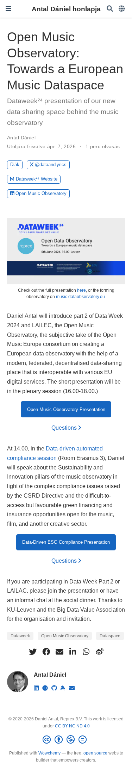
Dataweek (20, 635)
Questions (64, 427)
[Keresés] (110, 9)
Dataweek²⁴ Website (36, 179)
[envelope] (59, 651)
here (81, 290)
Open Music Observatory (41, 193)
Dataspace (110, 635)
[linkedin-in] (73, 651)
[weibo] (99, 651)
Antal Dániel (21, 137)
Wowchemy (49, 753)
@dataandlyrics (51, 164)
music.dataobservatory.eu (80, 296)
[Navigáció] (8, 8)
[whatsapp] (86, 651)
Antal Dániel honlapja (66, 9)
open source (95, 753)
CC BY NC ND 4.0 (72, 726)
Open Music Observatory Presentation (66, 409)
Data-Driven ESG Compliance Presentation (66, 542)
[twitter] (32, 651)
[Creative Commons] (66, 739)
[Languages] (122, 9)
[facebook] (46, 651)
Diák (14, 164)
